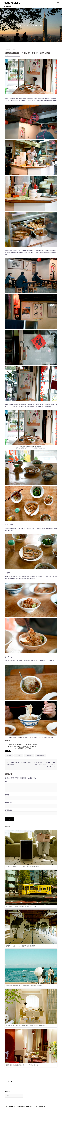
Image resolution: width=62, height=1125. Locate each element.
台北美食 (18, 755)
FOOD (8, 49)
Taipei (15, 49)
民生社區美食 (29, 755)
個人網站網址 (8, 810)
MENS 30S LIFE (12, 3)
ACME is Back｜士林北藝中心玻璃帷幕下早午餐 (19, 748)
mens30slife (17, 56)
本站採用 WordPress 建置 (10, 1122)
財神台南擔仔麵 (40, 755)
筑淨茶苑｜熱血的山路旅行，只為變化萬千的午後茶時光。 (22, 746)
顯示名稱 (7, 795)
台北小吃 (9, 755)
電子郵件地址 (8, 802)
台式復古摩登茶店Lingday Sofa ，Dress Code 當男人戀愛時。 (23, 744)
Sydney (36, 1122)
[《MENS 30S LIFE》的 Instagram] (9, 1081)
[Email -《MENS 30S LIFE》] (11, 1081)
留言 (6, 781)
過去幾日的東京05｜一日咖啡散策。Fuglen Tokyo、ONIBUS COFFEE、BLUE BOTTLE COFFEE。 (44, 764)
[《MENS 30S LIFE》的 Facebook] (6, 1081)
